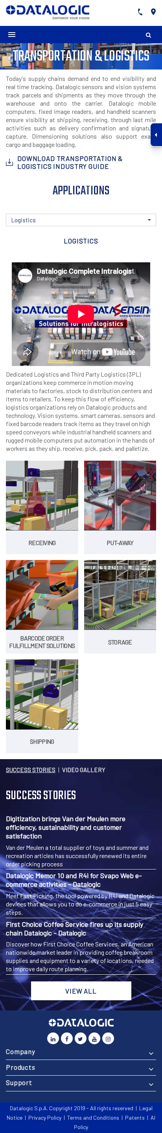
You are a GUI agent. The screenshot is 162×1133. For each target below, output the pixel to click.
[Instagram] (108, 1038)
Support (19, 1082)
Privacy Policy (44, 1117)
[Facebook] (67, 1038)
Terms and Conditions (93, 1117)
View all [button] (81, 991)
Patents (135, 1117)
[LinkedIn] (53, 1038)
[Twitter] (81, 1038)
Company (20, 1051)
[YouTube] (94, 1038)
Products (20, 1067)
